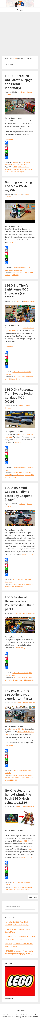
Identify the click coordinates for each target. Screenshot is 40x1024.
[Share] (20, 157)
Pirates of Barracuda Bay (26, 680)
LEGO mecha (9, 889)
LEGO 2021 (20, 882)
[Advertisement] (20, 33)
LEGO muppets (25, 169)
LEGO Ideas (21, 678)
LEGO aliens (25, 778)
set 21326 (23, 841)
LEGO (15, 167)
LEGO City (11, 270)
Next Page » (33, 897)
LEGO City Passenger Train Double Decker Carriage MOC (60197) (20, 395)
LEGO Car (21, 584)
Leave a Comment (29, 301)
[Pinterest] (20, 148)
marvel (14, 379)
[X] (20, 154)
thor (18, 379)
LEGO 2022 (16, 162)
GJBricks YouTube (18, 268)
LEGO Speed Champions (16, 586)
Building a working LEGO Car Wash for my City (18, 186)
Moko (30, 849)
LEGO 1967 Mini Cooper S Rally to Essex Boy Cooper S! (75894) (19, 494)
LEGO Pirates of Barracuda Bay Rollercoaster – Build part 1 (20, 603)
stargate (21, 172)
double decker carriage (20, 472)
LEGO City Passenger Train (21, 475)
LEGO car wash (28, 272)
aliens (15, 775)
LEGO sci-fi (14, 172)
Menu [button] (21, 10)
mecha (27, 889)
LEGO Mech (27, 882)
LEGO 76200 (21, 376)
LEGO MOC (16, 169)
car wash (16, 272)
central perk (22, 775)
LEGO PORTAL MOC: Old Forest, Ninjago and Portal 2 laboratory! (19, 82)
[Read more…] (10, 139)
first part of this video (17, 729)
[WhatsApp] (20, 151)
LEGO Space (23, 164)
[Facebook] (20, 142)
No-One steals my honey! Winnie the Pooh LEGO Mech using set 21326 (18, 796)
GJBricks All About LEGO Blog (20, 3)
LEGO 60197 (8, 475)
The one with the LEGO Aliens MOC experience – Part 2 (18, 694)
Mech (22, 889)
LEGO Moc (16, 164)
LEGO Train (12, 477)
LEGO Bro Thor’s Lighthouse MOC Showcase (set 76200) (16, 291)
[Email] (20, 145)
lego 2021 (18, 778)
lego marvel (29, 376)
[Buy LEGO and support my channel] (20, 995)
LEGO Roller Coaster (11, 680)
